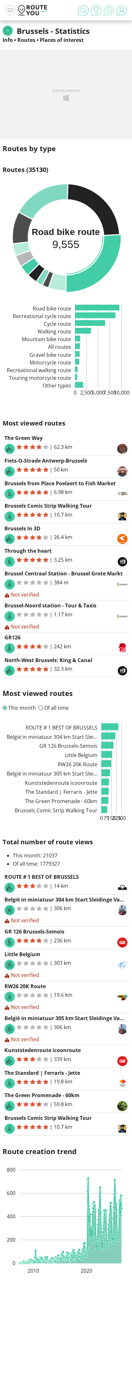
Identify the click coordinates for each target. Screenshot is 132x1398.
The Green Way (23, 437)
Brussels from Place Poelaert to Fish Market (60, 483)
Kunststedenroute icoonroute (42, 1050)
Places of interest (62, 39)
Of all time (56, 707)
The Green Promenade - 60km (41, 1095)
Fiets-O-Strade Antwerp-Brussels (45, 460)
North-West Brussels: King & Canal (48, 660)
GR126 (12, 637)
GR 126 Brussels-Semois (34, 931)
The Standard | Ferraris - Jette (42, 1072)
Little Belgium (22, 954)
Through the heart (28, 550)
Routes (26, 39)
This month (22, 707)
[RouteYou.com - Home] (32, 10)
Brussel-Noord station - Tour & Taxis (50, 605)
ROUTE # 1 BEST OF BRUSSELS (41, 876)
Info (8, 39)
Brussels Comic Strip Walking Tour (48, 505)
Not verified (25, 594)
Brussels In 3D (22, 528)
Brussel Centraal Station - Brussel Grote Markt (63, 573)
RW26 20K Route (25, 986)
